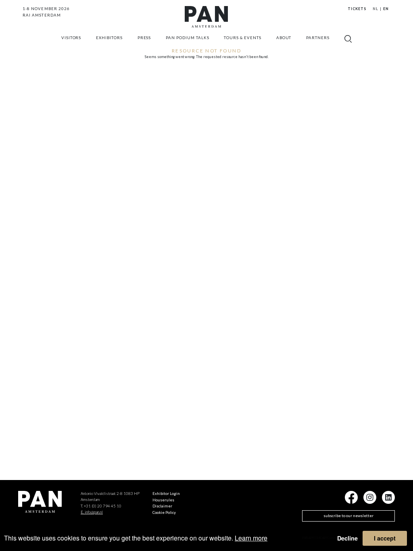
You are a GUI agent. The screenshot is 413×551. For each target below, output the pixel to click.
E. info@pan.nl (92, 512)
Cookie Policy (164, 512)
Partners (318, 37)
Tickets (357, 8)
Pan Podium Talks (187, 37)
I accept (385, 538)
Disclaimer (162, 506)
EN (386, 8)
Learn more (251, 538)
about (284, 37)
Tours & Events (242, 37)
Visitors (71, 37)
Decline (347, 538)
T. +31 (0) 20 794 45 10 (101, 506)
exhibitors (109, 37)
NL (375, 8)
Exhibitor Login (166, 493)
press (144, 37)
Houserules (163, 500)
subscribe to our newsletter (348, 515)
